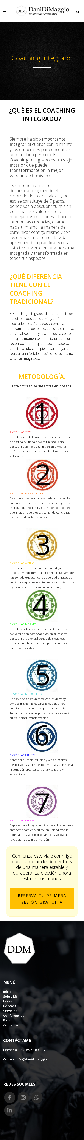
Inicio (7, 991)
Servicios (10, 1010)
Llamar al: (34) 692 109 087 (24, 1049)
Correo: (9, 1059)
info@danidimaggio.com (35, 1059)
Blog (7, 1020)
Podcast (9, 1006)
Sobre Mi (10, 996)
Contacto (10, 1025)
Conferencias (13, 1015)
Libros (8, 1001)
